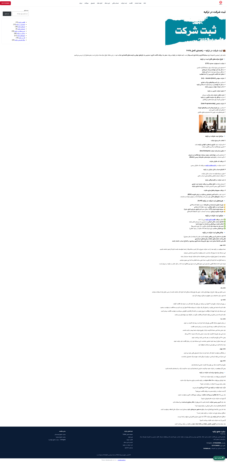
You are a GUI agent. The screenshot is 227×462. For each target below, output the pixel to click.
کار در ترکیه (22, 38)
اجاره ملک (99, 3)
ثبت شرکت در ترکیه (128, 445)
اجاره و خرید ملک (128, 442)
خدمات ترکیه (21, 29)
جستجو (26, 10)
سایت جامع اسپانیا (61, 437)
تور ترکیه (130, 437)
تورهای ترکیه (21, 27)
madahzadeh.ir (122, 460)
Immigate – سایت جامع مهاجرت (57, 440)
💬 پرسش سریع (219, 458)
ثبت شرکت (124, 3)
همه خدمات (138, 3)
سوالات (86, 3)
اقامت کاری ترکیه (210, 220)
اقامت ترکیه (21, 22)
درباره (80, 3)
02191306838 (5, 3)
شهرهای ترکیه (21, 36)
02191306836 (216, 446)
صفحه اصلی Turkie (128, 434)
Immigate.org (206, 448)
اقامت (130, 3)
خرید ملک (107, 3)
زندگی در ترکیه (21, 33)
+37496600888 (216, 443)
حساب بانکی (115, 3)
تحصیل (93, 3)
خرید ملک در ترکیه (20, 31)
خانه (145, 3)
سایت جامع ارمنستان (60, 434)
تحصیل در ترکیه (20, 25)
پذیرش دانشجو (129, 448)
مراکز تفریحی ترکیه (20, 40)
